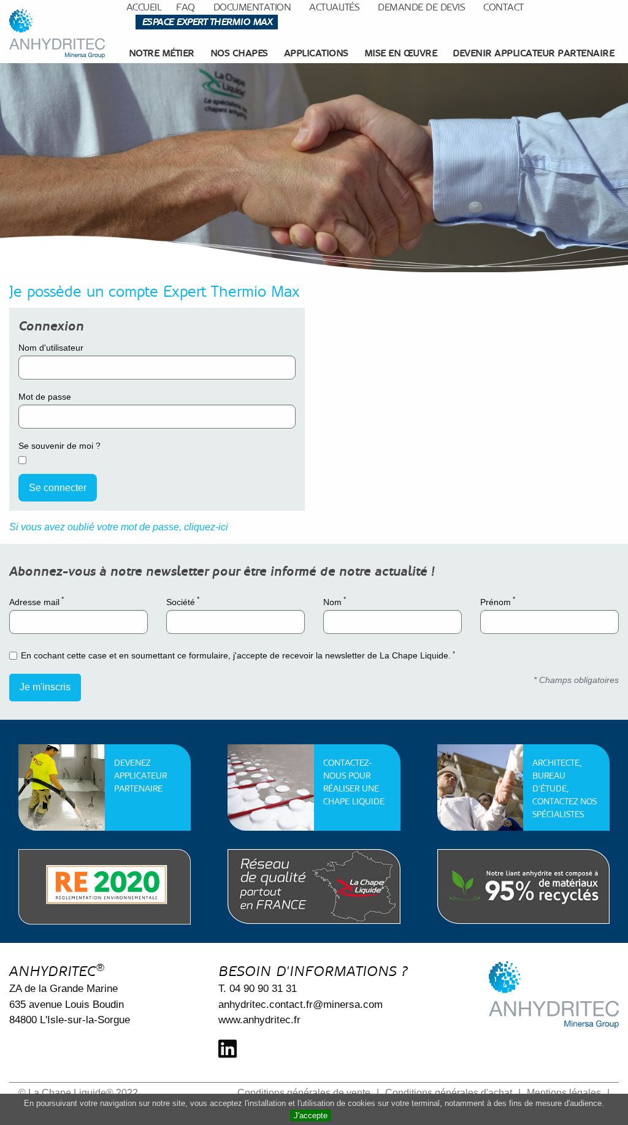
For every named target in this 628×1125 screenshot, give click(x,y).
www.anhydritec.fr (259, 1020)
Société (182, 600)
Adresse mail (36, 600)
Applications (316, 53)
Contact (503, 7)
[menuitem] (163, 53)
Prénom (497, 600)
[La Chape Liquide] (57, 33)
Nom (334, 600)
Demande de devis (421, 7)
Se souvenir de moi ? (59, 446)
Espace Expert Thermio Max (207, 22)
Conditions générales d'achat (448, 1093)
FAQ (185, 7)
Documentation (252, 7)
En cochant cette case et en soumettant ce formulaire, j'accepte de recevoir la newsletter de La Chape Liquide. (238, 655)
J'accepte (310, 1115)
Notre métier (161, 53)
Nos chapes (239, 53)
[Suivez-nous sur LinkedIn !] (227, 1049)
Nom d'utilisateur (50, 348)
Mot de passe (44, 397)
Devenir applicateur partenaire (533, 53)
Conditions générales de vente (303, 1093)
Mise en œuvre (400, 53)
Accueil (143, 7)
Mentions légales (564, 1093)
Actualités (334, 7)
